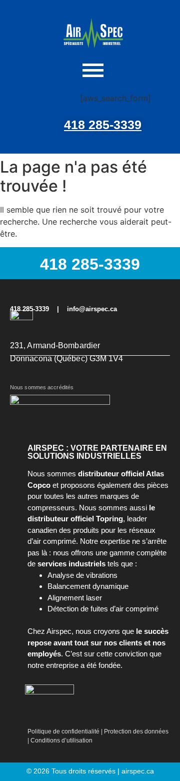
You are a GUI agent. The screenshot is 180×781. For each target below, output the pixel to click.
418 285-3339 (103, 125)
